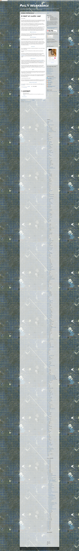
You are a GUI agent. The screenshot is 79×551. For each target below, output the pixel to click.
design (48, 216)
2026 (48, 459)
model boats (48, 323)
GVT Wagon (48, 265)
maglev (48, 306)
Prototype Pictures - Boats (50, 376)
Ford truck (48, 241)
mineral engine (49, 317)
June (49, 514)
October (49, 510)
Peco (47, 360)
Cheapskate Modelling (50, 196)
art (47, 153)
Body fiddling (50, 488)
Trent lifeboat (48, 431)
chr (47, 197)
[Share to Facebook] (35, 86)
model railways (49, 328)
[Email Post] (31, 86)
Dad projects (48, 213)
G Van (48, 246)
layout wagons (49, 295)
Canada (48, 187)
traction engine (49, 428)
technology (48, 418)
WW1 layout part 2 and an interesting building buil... (51, 495)
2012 (48, 522)
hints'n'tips (48, 270)
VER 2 (48, 438)
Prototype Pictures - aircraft (50, 375)
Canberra (48, 188)
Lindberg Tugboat (49, 300)
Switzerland (48, 414)
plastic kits (48, 370)
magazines (48, 305)
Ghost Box (48, 259)
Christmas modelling (49, 198)
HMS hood (48, 272)
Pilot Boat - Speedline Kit (50, 365)
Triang (48, 432)
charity (48, 195)
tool (47, 424)
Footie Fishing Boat (49, 240)
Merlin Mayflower (49, 315)
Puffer (47, 381)
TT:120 (48, 434)
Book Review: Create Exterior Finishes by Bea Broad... (52, 480)
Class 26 (48, 201)
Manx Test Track (49, 307)
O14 (47, 350)
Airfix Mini (48, 145)
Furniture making (49, 245)
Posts (48, 35)
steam (48, 411)
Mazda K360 (48, 309)
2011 (48, 523)
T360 (47, 415)
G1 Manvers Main (49, 247)
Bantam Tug (48, 158)
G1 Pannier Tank (49, 248)
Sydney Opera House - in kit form (52, 503)
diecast (48, 218)
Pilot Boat (48, 364)
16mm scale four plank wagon (51, 131)
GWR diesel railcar (49, 266)
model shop (48, 329)
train (47, 429)
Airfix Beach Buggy (49, 144)
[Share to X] (34, 86)
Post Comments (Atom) (28, 101)
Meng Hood (48, 313)
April (49, 516)
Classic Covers (49, 202)
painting (48, 357)
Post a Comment (24, 96)
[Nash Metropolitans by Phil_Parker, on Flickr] (33, 37)
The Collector (48, 420)
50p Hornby (48, 139)
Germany (48, 256)
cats (47, 192)
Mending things (49, 312)
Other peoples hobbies (50, 355)
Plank (47, 368)
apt (47, 149)
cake (47, 184)
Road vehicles (25, 87)
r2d (47, 383)
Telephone (48, 419)
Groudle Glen (48, 263)
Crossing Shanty (49, 210)
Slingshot (48, 406)
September (50, 511)
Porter (48, 373)
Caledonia (48, 186)
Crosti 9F (48, 211)
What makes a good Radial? (52, 477)
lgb (47, 298)
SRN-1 (48, 410)
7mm (47, 140)
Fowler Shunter (49, 242)
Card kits (48, 189)
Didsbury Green (49, 217)
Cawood (48, 193)
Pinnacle (48, 367)
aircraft (48, 143)
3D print (48, 135)
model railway (48, 326)
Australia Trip (48, 155)
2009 (48, 525)
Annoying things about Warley (52, 475)
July (49, 513)
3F (47, 136)
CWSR (48, 212)
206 (47, 133)
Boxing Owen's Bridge (51, 487)
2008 (48, 526)
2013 (48, 521)
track (47, 427)
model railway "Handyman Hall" (51, 327)
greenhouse (48, 262)
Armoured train (49, 150)
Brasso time (49, 501)
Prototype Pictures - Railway (50, 378)
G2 (47, 250)
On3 (47, 352)
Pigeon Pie (48, 363)
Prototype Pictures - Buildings (51, 377)
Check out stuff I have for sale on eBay (52, 91)
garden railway (49, 253)
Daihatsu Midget (49, 214)
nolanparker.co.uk (52, 42)
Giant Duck (48, 260)
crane (47, 208)
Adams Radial (49, 141)
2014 (48, 472)
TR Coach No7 (49, 426)
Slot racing (48, 407)
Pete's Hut (48, 361)
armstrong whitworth (49, 152)
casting (48, 191)
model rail (48, 325)
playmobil (48, 371)
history (48, 271)
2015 (48, 471)
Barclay (48, 159)
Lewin (47, 297)
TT (47, 433)
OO (47, 354)
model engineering (49, 324)
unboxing (48, 436)
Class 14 (48, 199)
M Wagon (48, 303)
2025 (48, 460)
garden (48, 251)
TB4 (47, 417)
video (47, 439)
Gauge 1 (48, 255)
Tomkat (48, 422)
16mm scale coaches (49, 130)
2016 (48, 470)
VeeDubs (48, 437)
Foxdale (48, 244)
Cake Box (48, 185)
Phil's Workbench (34, 5)
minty (47, 318)
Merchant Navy (49, 314)
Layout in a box (49, 294)
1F (47, 132)
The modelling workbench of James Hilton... (52, 78)
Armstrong (48, 151)
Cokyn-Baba (48, 206)
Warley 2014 (50, 476)
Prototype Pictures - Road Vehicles (51, 379)
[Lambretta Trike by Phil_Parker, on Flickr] (33, 58)
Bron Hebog (49, 84)
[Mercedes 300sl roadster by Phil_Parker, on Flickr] (33, 82)
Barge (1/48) (48, 161)
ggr (47, 257)
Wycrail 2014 (50, 500)
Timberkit (48, 421)
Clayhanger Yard (49, 203)
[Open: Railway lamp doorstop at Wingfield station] (52, 55)
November (49, 474)
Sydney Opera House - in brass (52, 502)
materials (48, 308)
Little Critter (48, 301)
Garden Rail (48, 252)
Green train (48, 261)
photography (48, 362)
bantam (48, 157)
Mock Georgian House (50, 321)
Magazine (48, 304)
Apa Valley (49, 80)
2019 (48, 467)
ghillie (47, 258)
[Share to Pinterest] (36, 86)
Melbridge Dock (49, 311)
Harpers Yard (48, 268)
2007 (48, 527)
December (49, 473)
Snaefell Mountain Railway (50, 408)
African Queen (49, 142)
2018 (48, 468)
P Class (48, 356)
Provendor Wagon (49, 380)
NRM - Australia (50, 484)
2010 (48, 524)
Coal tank (48, 205)
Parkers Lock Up (49, 358)
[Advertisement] (52, 105)
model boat (48, 322)
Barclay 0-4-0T (49, 160)
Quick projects (49, 382)
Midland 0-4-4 (49, 316)
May (49, 515)
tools (47, 425)
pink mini (48, 366)
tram (47, 430)
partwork (48, 359)
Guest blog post (49, 264)
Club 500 (48, 204)
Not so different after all (51, 504)
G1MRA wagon (49, 249)
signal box (48, 405)
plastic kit (48, 369)
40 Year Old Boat (49, 137)
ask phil (48, 154)
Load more (52, 62)
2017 (48, 469)
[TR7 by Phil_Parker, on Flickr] (33, 69)
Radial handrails (50, 483)
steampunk (48, 413)
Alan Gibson (48, 146)
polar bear (48, 372)
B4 (47, 156)
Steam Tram (48, 412)
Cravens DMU (49, 209)
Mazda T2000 (49, 310)
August (49, 512)
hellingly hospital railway (50, 269)
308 (47, 134)
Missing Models (49, 320)
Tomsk (48, 423)
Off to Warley (50, 486)
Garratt (48, 254)
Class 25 (48, 200)
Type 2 (48, 435)
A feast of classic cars (51, 485)
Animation (48, 148)
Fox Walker (48, 243)
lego (47, 296)
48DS (47, 138)
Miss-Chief (48, 319)
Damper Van (48, 215)
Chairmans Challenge (50, 194)
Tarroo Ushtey (49, 416)
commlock (48, 207)
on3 (47, 351)
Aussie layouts (50, 506)
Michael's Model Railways (51, 86)
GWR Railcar (48, 267)
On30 (47, 353)
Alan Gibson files (49, 147)
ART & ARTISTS (50, 82)
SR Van (48, 409)
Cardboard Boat (49, 190)
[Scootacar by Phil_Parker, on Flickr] (33, 46)
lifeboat (48, 299)
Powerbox (48, 374)
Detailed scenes (50, 505)
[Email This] (33, 86)
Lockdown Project (49, 302)
